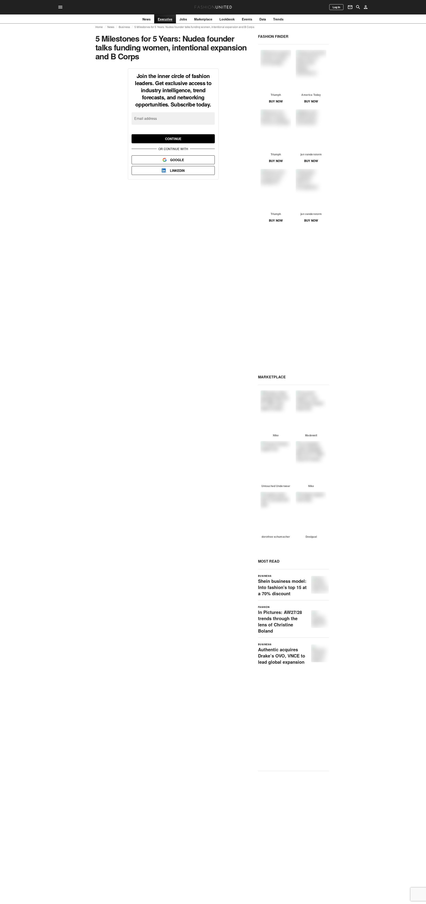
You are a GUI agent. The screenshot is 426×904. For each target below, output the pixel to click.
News (110, 26)
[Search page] (358, 7)
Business (124, 26)
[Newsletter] (350, 7)
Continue (173, 138)
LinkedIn (177, 170)
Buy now (276, 101)
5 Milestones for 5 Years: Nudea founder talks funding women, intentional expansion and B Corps (194, 26)
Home (99, 26)
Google (177, 160)
